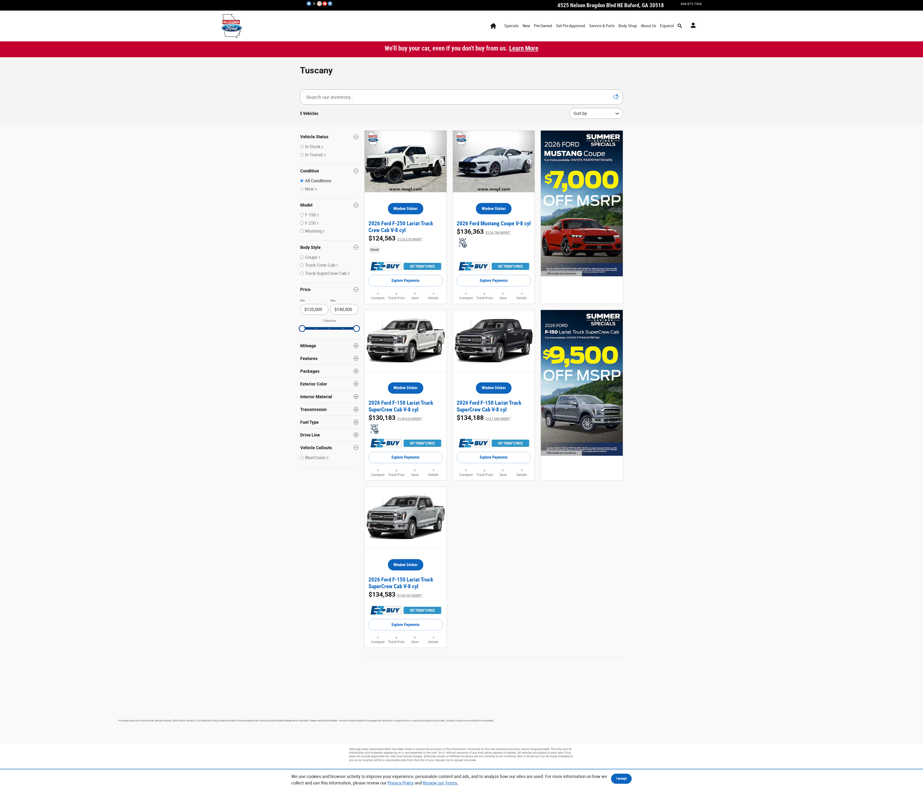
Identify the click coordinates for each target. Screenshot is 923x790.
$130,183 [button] (395, 418)
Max (333, 300)
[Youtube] (324, 3)
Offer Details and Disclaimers (560, 274)
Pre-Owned (543, 26)
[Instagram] (319, 3)
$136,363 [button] (484, 231)
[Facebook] (308, 3)
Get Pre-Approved (570, 26)
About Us (648, 26)
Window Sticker (405, 208)
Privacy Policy (400, 782)
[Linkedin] (330, 3)
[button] (405, 250)
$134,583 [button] (395, 594)
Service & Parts (602, 26)
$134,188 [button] (484, 418)
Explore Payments (405, 280)
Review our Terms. (440, 782)
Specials (511, 26)
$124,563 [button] (395, 238)
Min (302, 300)
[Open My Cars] (692, 26)
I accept (621, 778)
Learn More (523, 48)
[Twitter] (314, 3)
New (526, 26)
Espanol (667, 26)
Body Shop (627, 26)
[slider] (302, 328)
